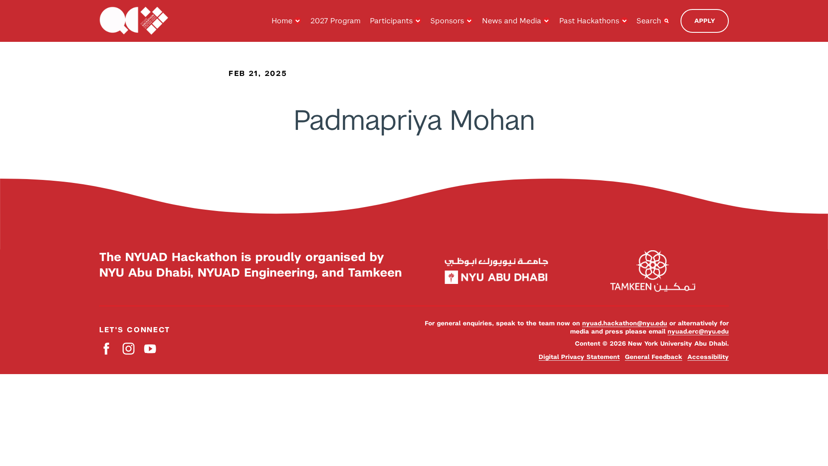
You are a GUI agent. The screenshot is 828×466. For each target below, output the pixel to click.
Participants (391, 20)
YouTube (149, 348)
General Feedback (653, 357)
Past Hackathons (589, 20)
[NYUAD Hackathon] (133, 20)
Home (282, 20)
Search (649, 20)
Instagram (128, 348)
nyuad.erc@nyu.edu (698, 331)
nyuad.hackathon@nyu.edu (624, 323)
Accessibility (708, 357)
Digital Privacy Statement (579, 357)
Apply (704, 21)
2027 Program (335, 20)
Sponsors (447, 20)
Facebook (106, 348)
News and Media (511, 20)
